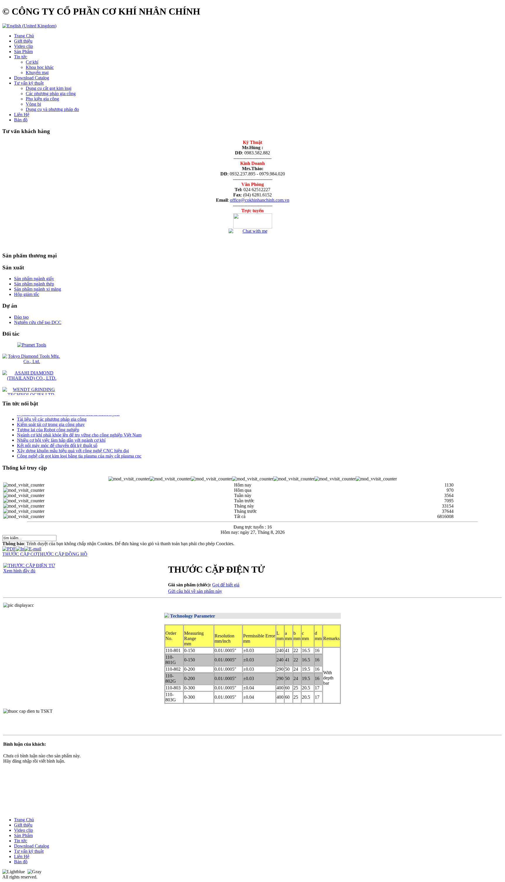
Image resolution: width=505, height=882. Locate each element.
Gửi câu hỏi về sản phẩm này (195, 591)
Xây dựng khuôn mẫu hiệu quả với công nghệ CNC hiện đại (73, 445)
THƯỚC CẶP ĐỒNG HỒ (62, 554)
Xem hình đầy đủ (19, 570)
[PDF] (9, 547)
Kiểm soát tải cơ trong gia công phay (51, 419)
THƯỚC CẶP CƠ (19, 554)
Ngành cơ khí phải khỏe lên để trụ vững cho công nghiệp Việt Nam (79, 429)
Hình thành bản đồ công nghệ (44, 456)
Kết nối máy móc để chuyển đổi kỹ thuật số (57, 440)
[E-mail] (32, 547)
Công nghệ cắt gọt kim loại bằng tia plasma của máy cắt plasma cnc (79, 450)
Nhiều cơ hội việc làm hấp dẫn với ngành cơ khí (61, 435)
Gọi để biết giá (225, 584)
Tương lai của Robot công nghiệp (48, 424)
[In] (20, 547)
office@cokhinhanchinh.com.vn (259, 200)
